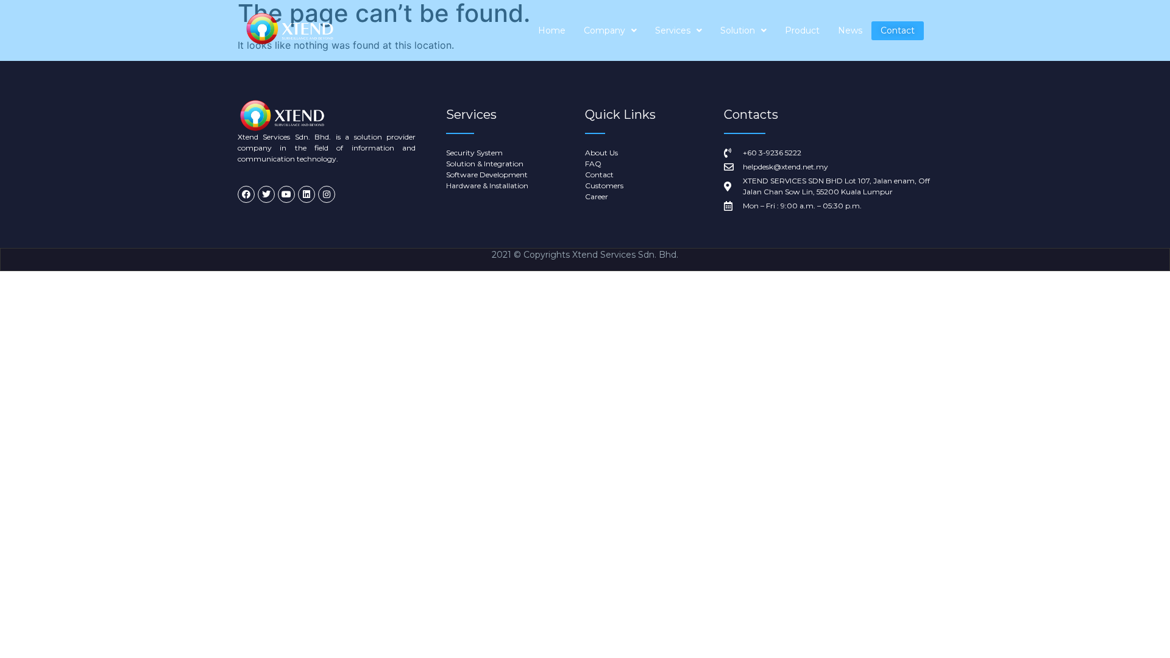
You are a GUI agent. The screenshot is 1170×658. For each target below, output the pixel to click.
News (850, 30)
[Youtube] (286, 194)
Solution (737, 30)
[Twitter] (266, 194)
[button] (610, 30)
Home (552, 30)
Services (672, 30)
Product (802, 30)
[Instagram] (326, 194)
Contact (898, 30)
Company (604, 30)
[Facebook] (246, 194)
